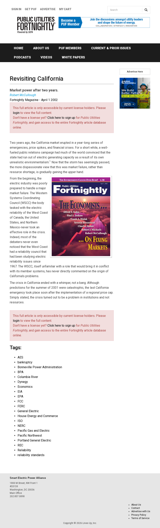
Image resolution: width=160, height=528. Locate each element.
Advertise (48, 9)
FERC (21, 406)
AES (20, 357)
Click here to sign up (61, 118)
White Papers (73, 57)
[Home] (31, 25)
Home (18, 48)
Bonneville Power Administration (40, 367)
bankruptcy (25, 362)
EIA (20, 391)
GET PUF (30, 9)
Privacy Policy (138, 515)
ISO (20, 421)
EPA (20, 396)
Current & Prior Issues (111, 48)
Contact (135, 508)
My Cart (65, 9)
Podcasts (22, 57)
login (16, 113)
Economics (25, 387)
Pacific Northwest (30, 435)
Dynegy (23, 382)
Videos (46, 57)
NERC (21, 426)
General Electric (28, 411)
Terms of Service (140, 518)
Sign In (16, 9)
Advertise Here (135, 71)
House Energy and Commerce (38, 416)
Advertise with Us (140, 511)
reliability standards (31, 455)
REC (20, 445)
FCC (20, 401)
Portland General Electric (34, 440)
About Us (41, 48)
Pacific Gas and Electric (34, 430)
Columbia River (28, 377)
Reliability (24, 450)
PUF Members (70, 48)
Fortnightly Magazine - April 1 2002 (34, 100)
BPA (20, 372)
